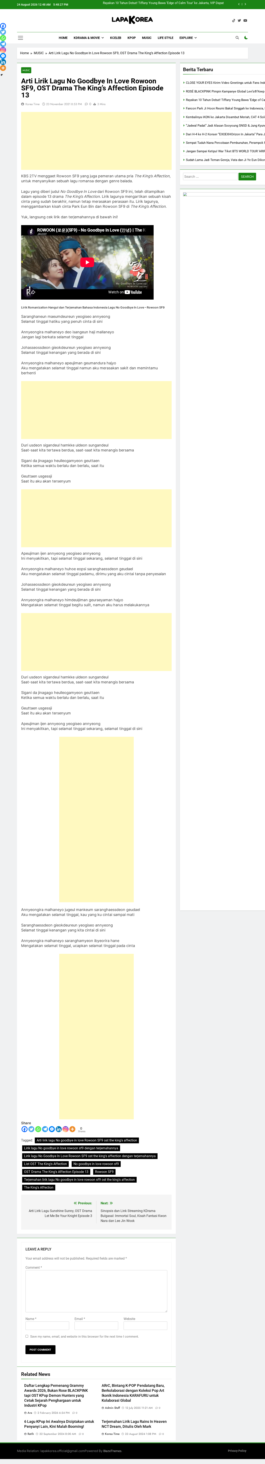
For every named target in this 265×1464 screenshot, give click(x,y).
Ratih (31, 1434)
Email (80, 1319)
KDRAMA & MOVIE (87, 38)
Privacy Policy (237, 1451)
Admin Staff (112, 1408)
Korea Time (32, 104)
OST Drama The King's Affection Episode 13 (56, 1172)
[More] (72, 1129)
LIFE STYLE (165, 38)
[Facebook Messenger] (52, 1129)
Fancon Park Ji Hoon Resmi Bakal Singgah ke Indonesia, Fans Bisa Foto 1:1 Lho (168, 4)
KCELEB (115, 38)
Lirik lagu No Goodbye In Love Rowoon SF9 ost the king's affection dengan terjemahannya (90, 1156)
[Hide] (1, 75)
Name (30, 1319)
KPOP (132, 38)
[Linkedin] (59, 1129)
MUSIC (147, 38)
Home (63, 38)
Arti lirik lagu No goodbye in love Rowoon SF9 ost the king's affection (87, 1140)
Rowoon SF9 (104, 1172)
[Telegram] (45, 1129)
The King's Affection (38, 1187)
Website (129, 1319)
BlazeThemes (112, 1451)
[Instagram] (66, 1129)
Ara (30, 1413)
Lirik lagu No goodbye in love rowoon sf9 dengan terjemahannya (71, 1148)
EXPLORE (186, 38)
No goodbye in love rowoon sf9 (96, 1164)
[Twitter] (31, 1129)
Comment (33, 1268)
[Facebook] (25, 1129)
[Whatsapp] (38, 1129)
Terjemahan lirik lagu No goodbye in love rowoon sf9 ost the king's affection (79, 1180)
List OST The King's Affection (45, 1164)
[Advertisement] (96, 141)
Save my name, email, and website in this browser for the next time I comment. (84, 1336)
